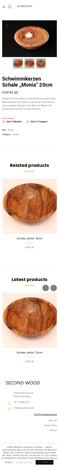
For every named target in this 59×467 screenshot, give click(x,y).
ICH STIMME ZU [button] (44, 462)
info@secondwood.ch (24, 408)
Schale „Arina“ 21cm (29, 238)
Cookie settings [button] (24, 462)
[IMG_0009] (29, 64)
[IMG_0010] (18, 64)
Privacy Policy (50, 425)
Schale (16, 134)
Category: (6, 134)
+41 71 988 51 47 (22, 402)
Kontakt (53, 430)
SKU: (4, 130)
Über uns (53, 420)
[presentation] (3, 204)
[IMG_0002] (41, 64)
